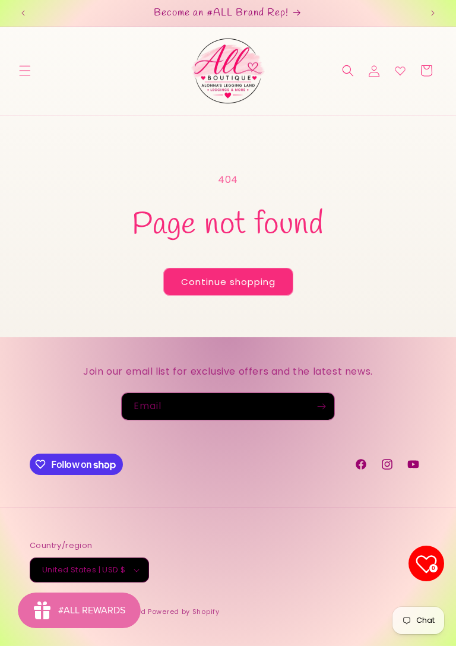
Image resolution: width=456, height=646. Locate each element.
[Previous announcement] (23, 13)
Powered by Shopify (184, 611)
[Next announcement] (433, 13)
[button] (25, 71)
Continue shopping (228, 282)
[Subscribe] (321, 406)
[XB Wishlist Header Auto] (400, 71)
